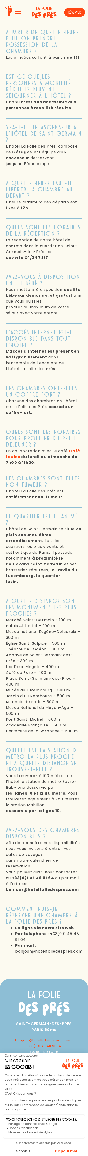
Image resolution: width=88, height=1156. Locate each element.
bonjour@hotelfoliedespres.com (44, 1040)
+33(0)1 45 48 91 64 (44, 1046)
